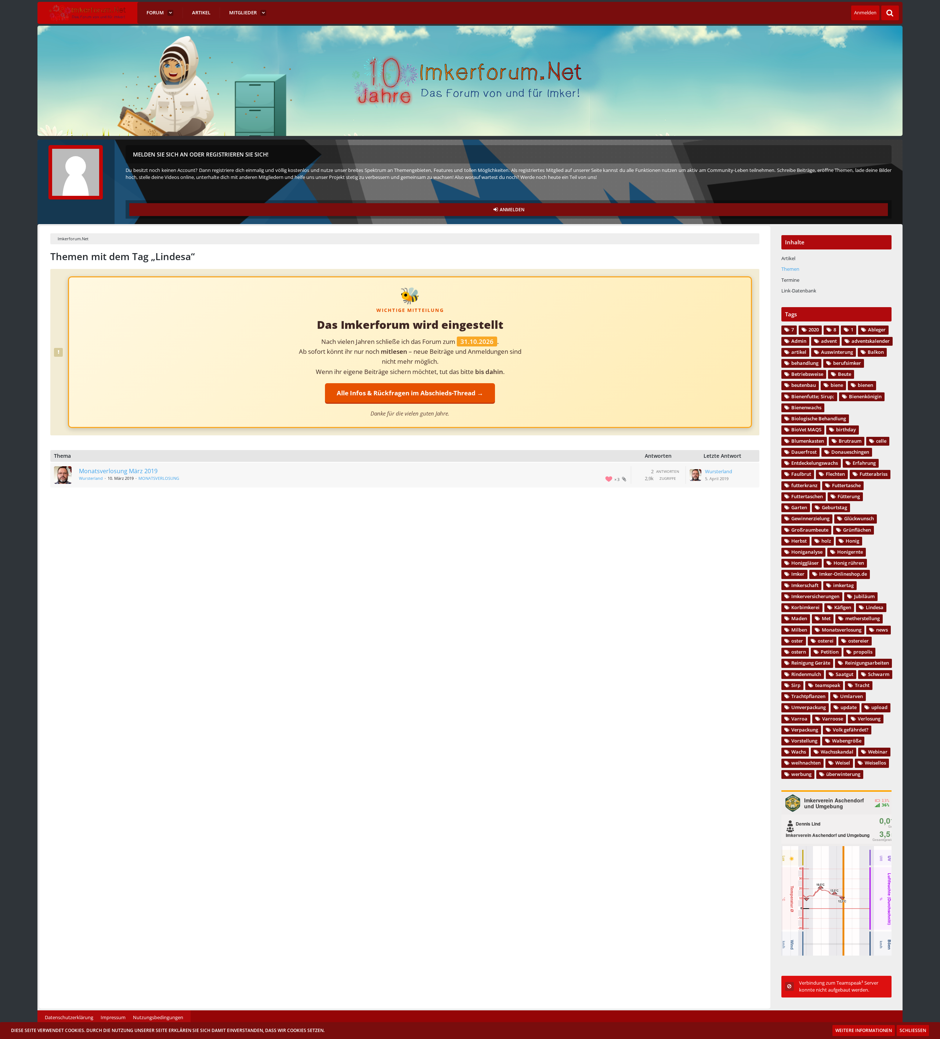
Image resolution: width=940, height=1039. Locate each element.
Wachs (798, 751)
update (848, 707)
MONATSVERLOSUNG (158, 478)
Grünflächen (857, 529)
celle (881, 441)
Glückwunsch (859, 518)
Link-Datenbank (798, 290)
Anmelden (865, 12)
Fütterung (849, 496)
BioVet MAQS (806, 429)
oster (797, 640)
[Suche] (890, 13)
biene (837, 385)
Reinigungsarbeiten (867, 662)
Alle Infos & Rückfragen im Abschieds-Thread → (410, 393)
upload (879, 707)
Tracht (862, 685)
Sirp (795, 685)
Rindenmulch (806, 674)
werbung (801, 774)
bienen (865, 385)
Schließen (913, 1030)
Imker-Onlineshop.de (843, 574)
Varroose (832, 718)
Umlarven (851, 696)
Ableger (877, 329)
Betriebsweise (807, 374)
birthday (846, 429)
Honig (852, 541)
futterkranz (804, 485)
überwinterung (843, 774)
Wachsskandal (837, 751)
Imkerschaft (804, 585)
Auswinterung (837, 352)
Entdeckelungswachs (814, 463)
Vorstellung (804, 740)
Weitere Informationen (863, 1030)
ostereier (858, 640)
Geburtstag (834, 507)
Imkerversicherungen (815, 596)
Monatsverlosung (841, 629)
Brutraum (850, 441)
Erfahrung (864, 463)
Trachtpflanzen (808, 696)
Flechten (835, 474)
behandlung (804, 363)
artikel (798, 352)
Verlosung (869, 718)
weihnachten (806, 762)
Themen (790, 269)
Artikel (788, 258)
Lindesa (874, 607)
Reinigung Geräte (810, 662)
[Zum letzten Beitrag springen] (695, 475)
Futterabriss (873, 474)
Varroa (799, 718)
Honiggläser (805, 563)
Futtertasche (846, 485)
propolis (862, 651)
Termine (790, 280)
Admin (798, 341)
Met (826, 618)
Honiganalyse (806, 552)
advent (829, 341)
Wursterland (91, 478)
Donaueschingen (850, 452)
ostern (798, 651)
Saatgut (844, 674)
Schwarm (878, 674)
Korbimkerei (805, 607)
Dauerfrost (804, 452)
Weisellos (875, 762)
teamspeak (827, 685)
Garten (799, 507)
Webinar (877, 751)
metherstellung (862, 618)
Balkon (876, 352)
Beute (844, 374)
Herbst (799, 541)
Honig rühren (849, 563)
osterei (826, 640)
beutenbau (803, 385)
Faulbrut (801, 474)
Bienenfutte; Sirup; (812, 396)
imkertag (843, 585)
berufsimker (847, 363)
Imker (798, 574)
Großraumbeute (809, 529)
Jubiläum (864, 596)
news (882, 629)
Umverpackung (808, 707)
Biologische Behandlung (818, 418)
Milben (799, 629)
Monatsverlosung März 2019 (118, 471)
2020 (814, 329)
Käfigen (842, 607)
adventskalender (871, 341)
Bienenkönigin (865, 396)
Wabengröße (846, 740)
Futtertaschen (807, 496)
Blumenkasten (807, 441)
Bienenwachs (806, 407)
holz (826, 541)
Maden (799, 618)
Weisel (842, 762)
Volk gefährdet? (850, 729)
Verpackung (804, 729)
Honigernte (850, 552)
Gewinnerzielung (810, 518)
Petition (830, 651)
